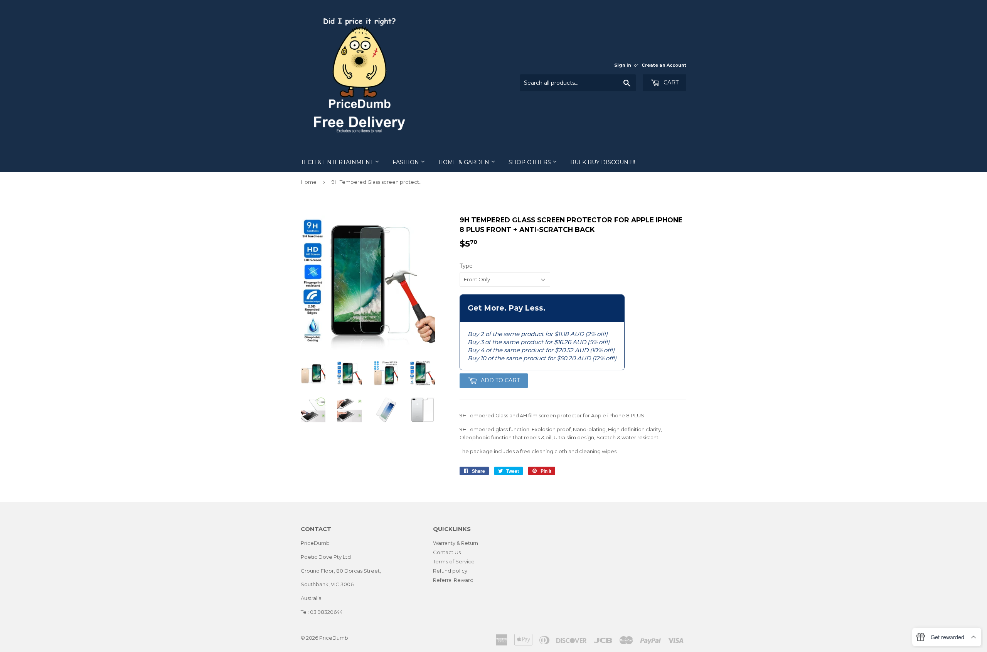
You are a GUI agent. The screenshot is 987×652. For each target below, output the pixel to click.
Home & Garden (464, 162)
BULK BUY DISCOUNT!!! (602, 162)
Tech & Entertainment (338, 162)
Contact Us (447, 552)
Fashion (406, 162)
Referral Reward (453, 580)
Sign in (622, 65)
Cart (670, 82)
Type (466, 265)
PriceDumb (333, 638)
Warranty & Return (455, 543)
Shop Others (530, 162)
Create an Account (664, 65)
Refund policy (450, 571)
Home (309, 182)
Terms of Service (454, 561)
